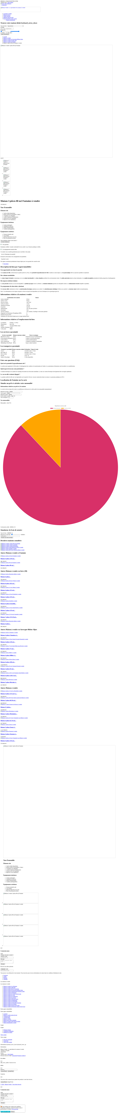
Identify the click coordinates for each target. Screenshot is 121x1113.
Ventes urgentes (6, 16)
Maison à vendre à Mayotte (9, 987)
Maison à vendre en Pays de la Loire (11, 1005)
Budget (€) (3, 30)
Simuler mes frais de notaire (7, 537)
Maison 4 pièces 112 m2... (8, 590)
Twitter (5, 976)
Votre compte (3, 1034)
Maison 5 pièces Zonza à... (8, 727)
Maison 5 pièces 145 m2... (8, 597)
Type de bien (3, 26)
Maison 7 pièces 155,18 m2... (9, 617)
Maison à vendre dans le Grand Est (11, 988)
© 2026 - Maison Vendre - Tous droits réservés (11, 1084)
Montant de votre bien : (6, 534)
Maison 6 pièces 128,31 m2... (9, 675)
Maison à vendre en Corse (9, 995)
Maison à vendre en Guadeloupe (10, 996)
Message (2, 959)
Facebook (5, 975)
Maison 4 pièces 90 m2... (7, 565)
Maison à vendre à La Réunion (10, 986)
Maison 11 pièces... (6, 707)
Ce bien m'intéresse (5, 241)
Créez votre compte (7, 1042)
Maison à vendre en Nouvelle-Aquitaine (12, 1002)
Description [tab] (5, 263)
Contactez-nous (6, 1016)
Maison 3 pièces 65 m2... (7, 669)
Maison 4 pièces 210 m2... (8, 558)
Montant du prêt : (4, 394)
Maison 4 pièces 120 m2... (8, 642)
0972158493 (10, 2)
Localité (2, 27)
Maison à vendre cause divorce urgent (11, 1021)
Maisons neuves (6, 14)
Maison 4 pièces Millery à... (8, 655)
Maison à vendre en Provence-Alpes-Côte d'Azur (14, 1006)
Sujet (2, 953)
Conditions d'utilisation (8, 1031)
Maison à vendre (7, 1018)
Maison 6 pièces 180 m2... (8, 662)
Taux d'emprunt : (4, 397)
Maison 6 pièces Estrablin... (8, 603)
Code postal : (3, 536)
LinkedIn (5, 979)
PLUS (10, 18)
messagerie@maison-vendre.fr (19, 1055)
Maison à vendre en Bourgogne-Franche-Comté (14, 991)
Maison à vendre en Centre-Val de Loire (12, 994)
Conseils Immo (6, 1017)
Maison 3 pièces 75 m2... (7, 648)
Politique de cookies (7, 1032)
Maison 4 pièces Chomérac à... (9, 635)
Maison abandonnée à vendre (9, 1022)
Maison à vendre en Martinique (10, 1000)
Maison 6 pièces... (6, 576)
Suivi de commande (7, 1039)
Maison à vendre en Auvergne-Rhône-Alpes (13, 990)
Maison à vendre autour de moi (10, 1015)
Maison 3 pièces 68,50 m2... (8, 700)
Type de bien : (4, 533)
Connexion (5, 1040)
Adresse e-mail (4, 956)
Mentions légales (7, 1029)
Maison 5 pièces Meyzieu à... (9, 682)
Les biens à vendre (7, 13)
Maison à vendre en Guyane (9, 997)
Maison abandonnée (10, 20)
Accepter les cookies (5, 1111)
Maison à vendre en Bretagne (9, 992)
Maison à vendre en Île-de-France (10, 999)
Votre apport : (4, 393)
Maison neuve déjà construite (9, 1020)
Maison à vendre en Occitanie (10, 1004)
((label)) (2, 1069)
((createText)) (10, 1071)
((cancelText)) (4, 1071)
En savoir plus (15, 1109)
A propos (5, 1013)
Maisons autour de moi (8, 17)
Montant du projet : (5, 391)
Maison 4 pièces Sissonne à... (9, 734)
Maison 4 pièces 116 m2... (8, 740)
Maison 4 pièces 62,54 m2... (8, 720)
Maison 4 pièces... (6, 624)
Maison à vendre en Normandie (10, 1001)
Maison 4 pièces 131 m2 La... (9, 693)
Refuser (12, 1111)
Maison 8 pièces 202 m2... (8, 583)
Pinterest (5, 978)
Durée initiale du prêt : (5, 396)
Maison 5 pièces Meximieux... (9, 714)
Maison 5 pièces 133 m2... (8, 610)
